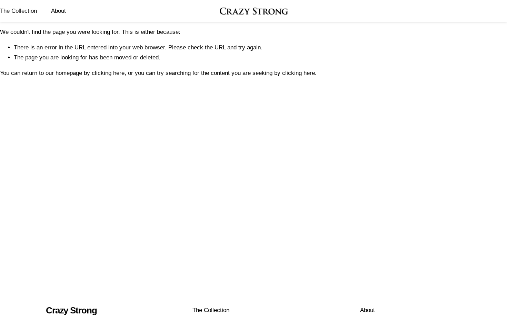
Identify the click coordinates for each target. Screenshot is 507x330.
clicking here (108, 73)
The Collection (18, 11)
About (58, 11)
